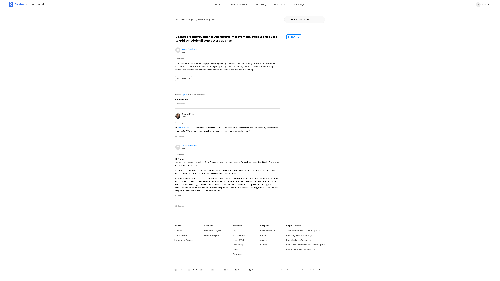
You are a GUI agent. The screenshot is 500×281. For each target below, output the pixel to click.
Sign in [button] (485, 4)
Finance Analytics (211, 235)
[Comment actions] (180, 136)
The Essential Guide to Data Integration (303, 231)
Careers (263, 240)
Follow (291, 37)
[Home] (26, 4)
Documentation (239, 235)
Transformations (181, 235)
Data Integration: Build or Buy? (299, 235)
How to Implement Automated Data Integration (306, 245)
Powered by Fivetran (183, 240)
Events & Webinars (241, 240)
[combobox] (304, 19)
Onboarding (238, 245)
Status (235, 249)
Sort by (275, 104)
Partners (263, 245)
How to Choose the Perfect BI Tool (301, 249)
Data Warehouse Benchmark (298, 240)
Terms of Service (301, 270)
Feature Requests (206, 19)
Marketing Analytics (212, 231)
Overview (178, 231)
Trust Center (238, 254)
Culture (263, 235)
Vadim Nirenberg (189, 49)
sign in (184, 95)
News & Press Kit (267, 231)
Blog (234, 231)
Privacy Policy (286, 270)
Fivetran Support (187, 19)
